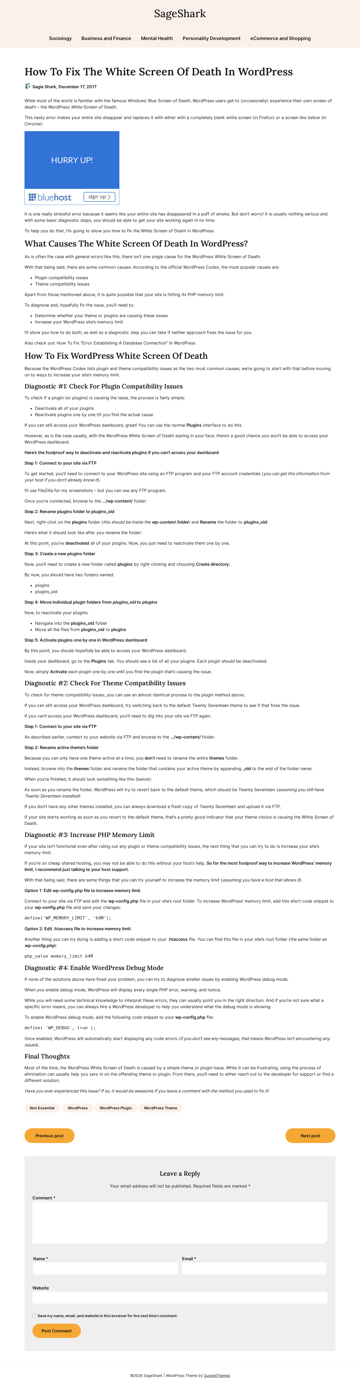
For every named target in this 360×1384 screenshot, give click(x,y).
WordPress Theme (160, 1108)
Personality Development (212, 38)
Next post (310, 1135)
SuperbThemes (217, 1375)
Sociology (60, 38)
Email (189, 1258)
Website (40, 1288)
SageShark (180, 13)
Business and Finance (106, 38)
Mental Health (157, 38)
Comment (44, 1197)
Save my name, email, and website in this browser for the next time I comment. (108, 1315)
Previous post (50, 1135)
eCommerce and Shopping (280, 38)
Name (40, 1258)
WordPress (78, 1108)
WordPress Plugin (116, 1108)
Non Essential (42, 1108)
